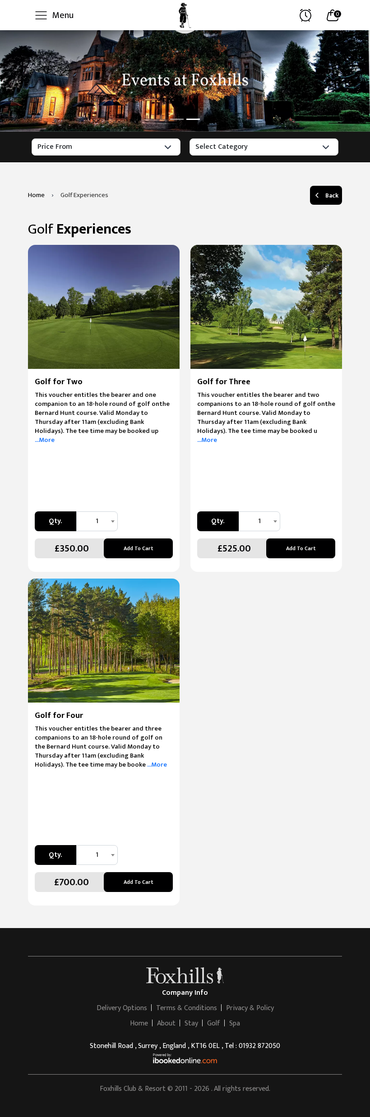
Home (139, 1023)
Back (331, 195)
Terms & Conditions (186, 1008)
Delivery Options (122, 1008)
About (166, 1023)
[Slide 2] (193, 119)
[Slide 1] (177, 119)
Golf (213, 1023)
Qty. (55, 521)
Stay (191, 1023)
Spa (234, 1023)
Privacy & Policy (250, 1008)
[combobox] (97, 521)
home (36, 195)
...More (45, 440)
